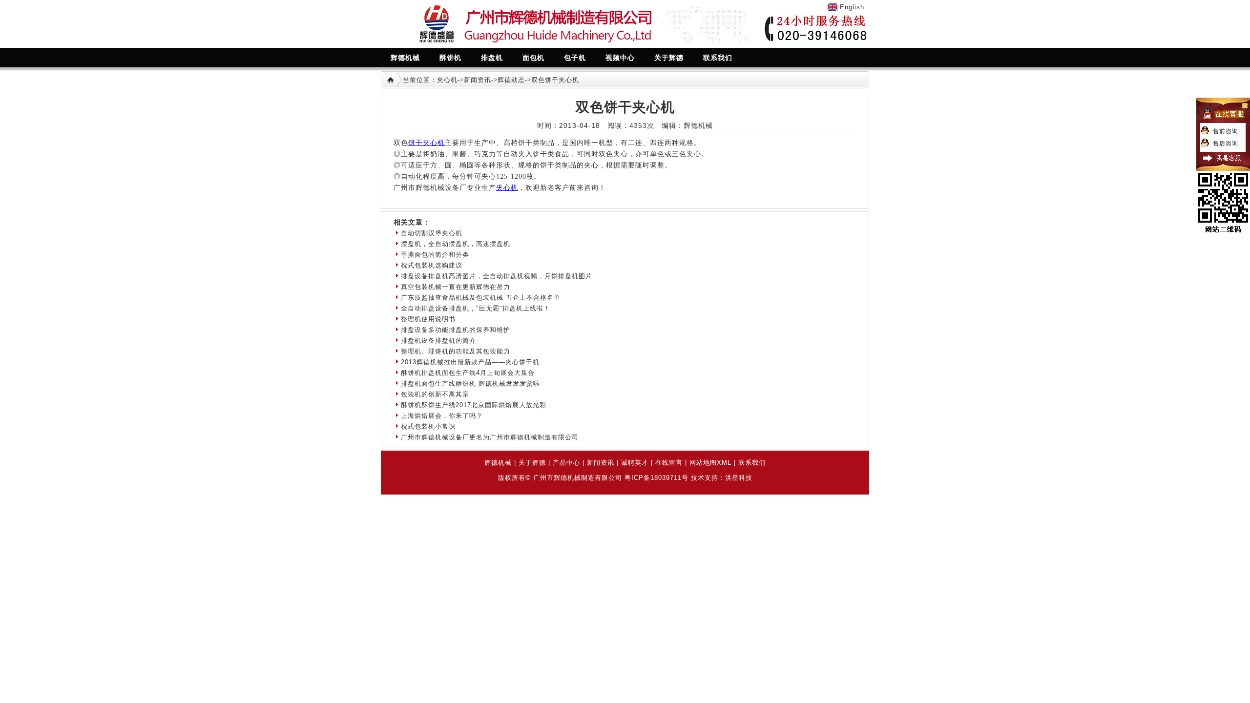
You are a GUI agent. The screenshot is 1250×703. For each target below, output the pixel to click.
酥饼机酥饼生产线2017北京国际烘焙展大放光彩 (473, 405)
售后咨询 (1225, 143)
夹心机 (447, 79)
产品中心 (566, 462)
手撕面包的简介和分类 (435, 254)
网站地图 (703, 462)
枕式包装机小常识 (428, 426)
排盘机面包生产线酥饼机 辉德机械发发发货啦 (470, 383)
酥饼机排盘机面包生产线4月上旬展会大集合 (468, 372)
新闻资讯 (477, 79)
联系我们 (752, 462)
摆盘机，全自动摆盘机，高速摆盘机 (455, 244)
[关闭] (1223, 123)
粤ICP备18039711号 (656, 477)
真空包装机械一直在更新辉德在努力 (455, 286)
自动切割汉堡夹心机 (431, 233)
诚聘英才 (634, 462)
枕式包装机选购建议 (431, 265)
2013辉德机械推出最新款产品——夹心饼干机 (470, 362)
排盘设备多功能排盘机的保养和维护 (455, 329)
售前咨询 (1225, 131)
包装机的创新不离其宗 (435, 394)
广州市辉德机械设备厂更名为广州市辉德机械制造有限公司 (490, 437)
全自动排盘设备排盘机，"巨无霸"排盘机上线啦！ (475, 308)
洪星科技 (738, 477)
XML (724, 462)
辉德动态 (511, 79)
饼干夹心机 (426, 142)
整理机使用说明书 (428, 319)
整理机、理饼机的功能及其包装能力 (455, 351)
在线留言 (669, 462)
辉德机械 (498, 462)
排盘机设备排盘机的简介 (438, 340)
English (852, 7)
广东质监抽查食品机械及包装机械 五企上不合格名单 (481, 297)
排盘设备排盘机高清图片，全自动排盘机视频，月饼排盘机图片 (496, 276)
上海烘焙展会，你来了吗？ (442, 415)
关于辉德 (532, 462)
